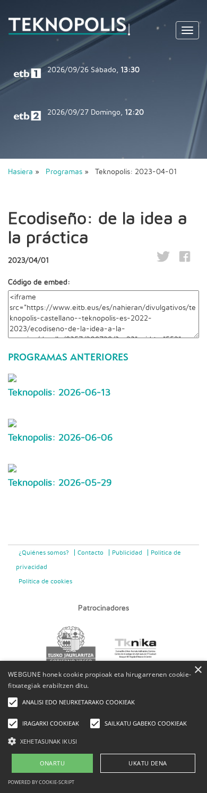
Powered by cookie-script (41, 782)
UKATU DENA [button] (147, 763)
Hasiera (20, 172)
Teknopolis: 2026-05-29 (60, 483)
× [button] (198, 670)
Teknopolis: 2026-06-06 (60, 438)
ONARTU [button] (52, 763)
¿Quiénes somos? (44, 552)
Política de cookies (45, 581)
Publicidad (127, 552)
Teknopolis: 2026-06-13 (59, 393)
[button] (103, 741)
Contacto (90, 552)
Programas (64, 172)
